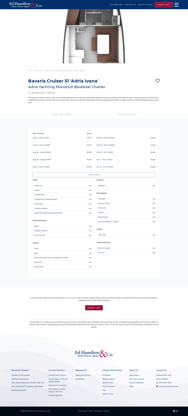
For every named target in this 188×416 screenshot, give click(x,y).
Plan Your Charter (136, 379)
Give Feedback (162, 379)
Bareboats (39, 71)
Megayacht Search (83, 375)
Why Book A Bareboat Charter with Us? (28, 383)
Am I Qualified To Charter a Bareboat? (27, 386)
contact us (108, 324)
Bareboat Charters (20, 370)
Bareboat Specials (19, 390)
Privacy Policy (82, 411)
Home (30, 71)
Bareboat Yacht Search (21, 375)
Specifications (127, 114)
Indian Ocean (108, 394)
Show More (94, 175)
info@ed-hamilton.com (168, 386)
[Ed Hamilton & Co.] (26, 5)
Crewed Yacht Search (57, 375)
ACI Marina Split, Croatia (129, 98)
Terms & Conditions (95, 411)
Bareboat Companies (20, 379)
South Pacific (107, 383)
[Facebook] (174, 411)
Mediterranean (108, 379)
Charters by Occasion (57, 385)
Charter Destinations (112, 370)
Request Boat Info (163, 375)
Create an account (73, 298)
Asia (104, 390)
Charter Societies (136, 383)
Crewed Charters (57, 370)
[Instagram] (177, 411)
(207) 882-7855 (116, 4)
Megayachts (81, 370)
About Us (133, 370)
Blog (131, 386)
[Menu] (176, 5)
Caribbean (106, 375)
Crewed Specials (55, 395)
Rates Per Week (61, 114)
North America (108, 386)
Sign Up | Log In (145, 4)
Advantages (134, 375)
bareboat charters (45, 100)
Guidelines (80, 379)
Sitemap (106, 411)
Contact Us (130, 4)
